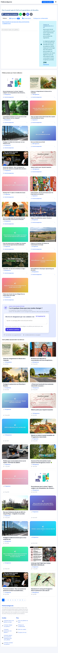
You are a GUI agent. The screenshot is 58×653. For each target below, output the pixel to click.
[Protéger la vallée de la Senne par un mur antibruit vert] (15, 137)
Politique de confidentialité (40, 18)
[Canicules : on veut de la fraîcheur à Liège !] (15, 264)
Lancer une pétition (47, 2)
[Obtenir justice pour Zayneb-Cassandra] (43, 162)
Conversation (27, 18)
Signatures (15, 18)
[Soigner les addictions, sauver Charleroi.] (43, 213)
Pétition (5, 18)
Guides (4, 618)
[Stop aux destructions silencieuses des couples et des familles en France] (43, 112)
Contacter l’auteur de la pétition (10, 29)
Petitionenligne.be (6, 2)
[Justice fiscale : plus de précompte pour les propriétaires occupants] (43, 188)
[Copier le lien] (31, 14)
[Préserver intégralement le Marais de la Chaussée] (43, 87)
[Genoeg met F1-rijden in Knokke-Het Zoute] (15, 187)
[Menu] (55, 2)
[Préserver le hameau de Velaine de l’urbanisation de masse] (43, 239)
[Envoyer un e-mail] (27, 14)
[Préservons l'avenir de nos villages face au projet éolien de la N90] (15, 289)
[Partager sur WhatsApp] (20, 14)
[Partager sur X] (24, 14)
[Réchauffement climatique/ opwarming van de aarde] (43, 264)
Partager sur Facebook (11, 14)
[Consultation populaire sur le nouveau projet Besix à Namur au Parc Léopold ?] (15, 112)
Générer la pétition (14, 329)
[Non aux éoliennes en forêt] (43, 137)
